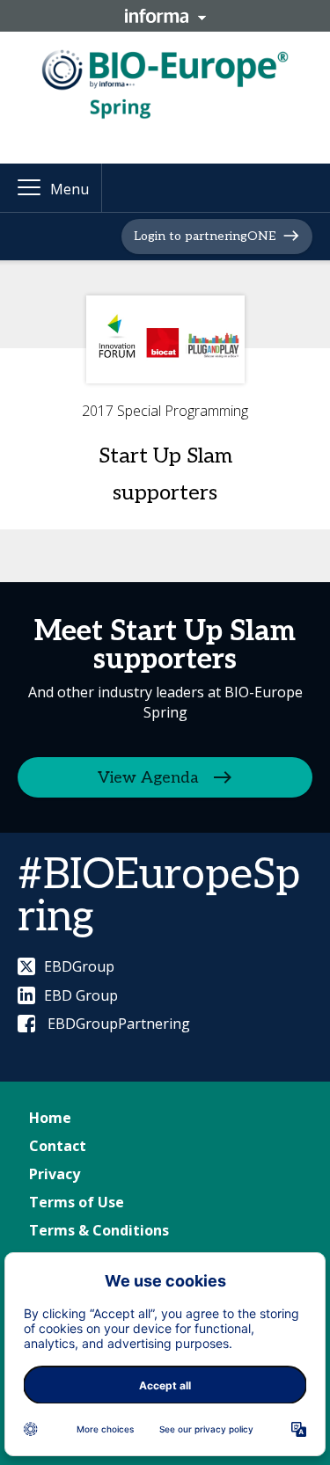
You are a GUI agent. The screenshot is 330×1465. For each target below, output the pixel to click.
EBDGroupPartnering (117, 1023)
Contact (57, 1145)
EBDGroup (79, 966)
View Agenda (148, 778)
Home (50, 1117)
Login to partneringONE (204, 236)
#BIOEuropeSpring (159, 896)
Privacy (54, 1174)
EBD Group (81, 995)
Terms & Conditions (99, 1230)
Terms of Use (76, 1202)
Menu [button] (69, 189)
